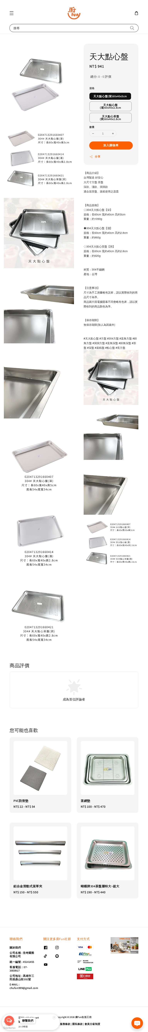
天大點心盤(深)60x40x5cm (110, 96)
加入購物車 (111, 145)
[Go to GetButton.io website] (9, 1028)
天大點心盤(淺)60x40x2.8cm (110, 106)
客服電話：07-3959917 (19, 968)
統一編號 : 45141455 (22, 962)
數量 (92, 127)
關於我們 (15, 947)
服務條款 (65, 1024)
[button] (11, 13)
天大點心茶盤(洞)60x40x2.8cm (110, 118)
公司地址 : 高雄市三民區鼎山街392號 (22, 977)
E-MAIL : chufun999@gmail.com (24, 986)
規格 (92, 88)
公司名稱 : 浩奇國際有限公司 (22, 954)
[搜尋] (132, 28)
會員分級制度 (92, 1024)
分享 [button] (97, 156)
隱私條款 (77, 1024)
